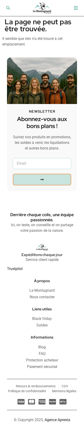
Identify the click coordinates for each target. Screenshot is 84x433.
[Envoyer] (42, 179)
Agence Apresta (57, 420)
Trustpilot (15, 269)
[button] (8, 7)
